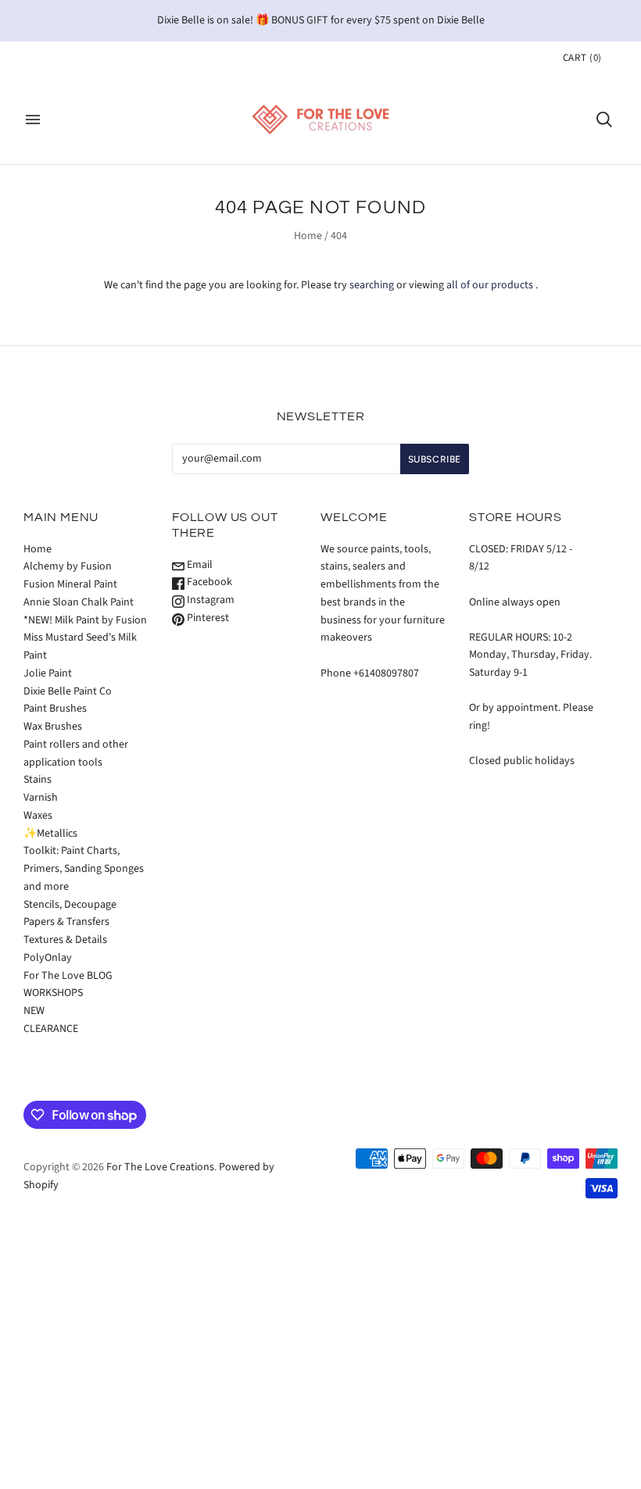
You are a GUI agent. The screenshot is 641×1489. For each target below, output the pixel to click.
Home (308, 236)
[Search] (604, 119)
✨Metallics (50, 833)
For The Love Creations (160, 1167)
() (582, 58)
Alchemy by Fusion (67, 566)
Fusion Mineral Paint (70, 584)
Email (198, 565)
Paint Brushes (55, 708)
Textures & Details (65, 940)
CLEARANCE (50, 1029)
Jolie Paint (47, 673)
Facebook (208, 582)
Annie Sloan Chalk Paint (78, 602)
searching (371, 285)
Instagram (209, 600)
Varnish (40, 797)
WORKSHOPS (53, 993)
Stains (37, 779)
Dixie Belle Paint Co (67, 691)
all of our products (489, 285)
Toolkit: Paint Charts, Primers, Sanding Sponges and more (83, 868)
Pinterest (206, 618)
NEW (34, 1011)
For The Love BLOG (68, 976)
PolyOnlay (47, 958)
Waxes (37, 815)
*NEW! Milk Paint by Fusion (85, 620)
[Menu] (32, 119)
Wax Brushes (52, 726)
